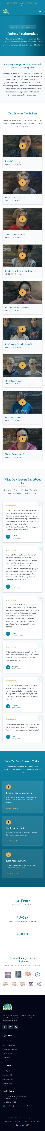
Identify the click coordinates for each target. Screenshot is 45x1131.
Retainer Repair (8, 1083)
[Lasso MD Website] (22, 1125)
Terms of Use (18, 1121)
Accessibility (28, 1121)
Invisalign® (6, 1071)
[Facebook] (5, 1027)
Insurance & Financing (10, 1049)
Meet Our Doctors (9, 1045)
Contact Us (6, 1058)
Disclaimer (37, 1121)
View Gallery (10, 841)
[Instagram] (10, 1027)
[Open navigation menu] (40, 11)
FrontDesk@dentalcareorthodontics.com (19, 1106)
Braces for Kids (7, 1075)
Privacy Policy (8, 1121)
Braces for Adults (8, 1079)
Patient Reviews (8, 1053)
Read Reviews (10, 874)
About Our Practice (9, 1041)
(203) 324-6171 (11, 1102)
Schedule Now (11, 808)
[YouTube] (16, 1027)
